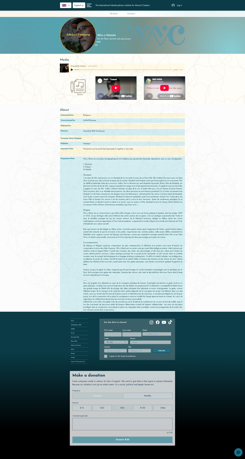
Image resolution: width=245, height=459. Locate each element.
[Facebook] (157, 322)
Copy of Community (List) (78, 361)
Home (72, 320)
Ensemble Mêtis (75, 337)
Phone (132, 338)
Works (72, 349)
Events (73, 333)
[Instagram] (151, 322)
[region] (78, 35)
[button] (89, 5)
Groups (73, 353)
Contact (73, 357)
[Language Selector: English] (65, 5)
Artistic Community (76, 345)
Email (145, 330)
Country (107, 347)
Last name (126, 330)
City (129, 347)
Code (106, 338)
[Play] (72, 69)
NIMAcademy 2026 (76, 324)
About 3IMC (74, 341)
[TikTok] (170, 322)
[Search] (182, 5)
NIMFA (73, 329)
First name (108, 330)
